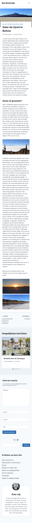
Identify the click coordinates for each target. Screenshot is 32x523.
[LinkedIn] (17, 440)
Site (4, 427)
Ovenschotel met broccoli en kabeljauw (7, 320)
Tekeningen (5, 475)
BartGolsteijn (8, 34)
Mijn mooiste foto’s (8, 460)
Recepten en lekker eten (9, 468)
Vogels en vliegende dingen (10, 478)
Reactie (6, 390)
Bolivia (4, 24)
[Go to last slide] (4, 352)
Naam (5, 412)
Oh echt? (26, 318)
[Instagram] (14, 440)
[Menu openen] (28, 3)
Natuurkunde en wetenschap (11, 462)
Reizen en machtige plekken (15, 24)
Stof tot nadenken (7, 473)
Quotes (4, 465)
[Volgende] (27, 352)
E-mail (5, 419)
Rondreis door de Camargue (14, 358)
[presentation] (16, 346)
